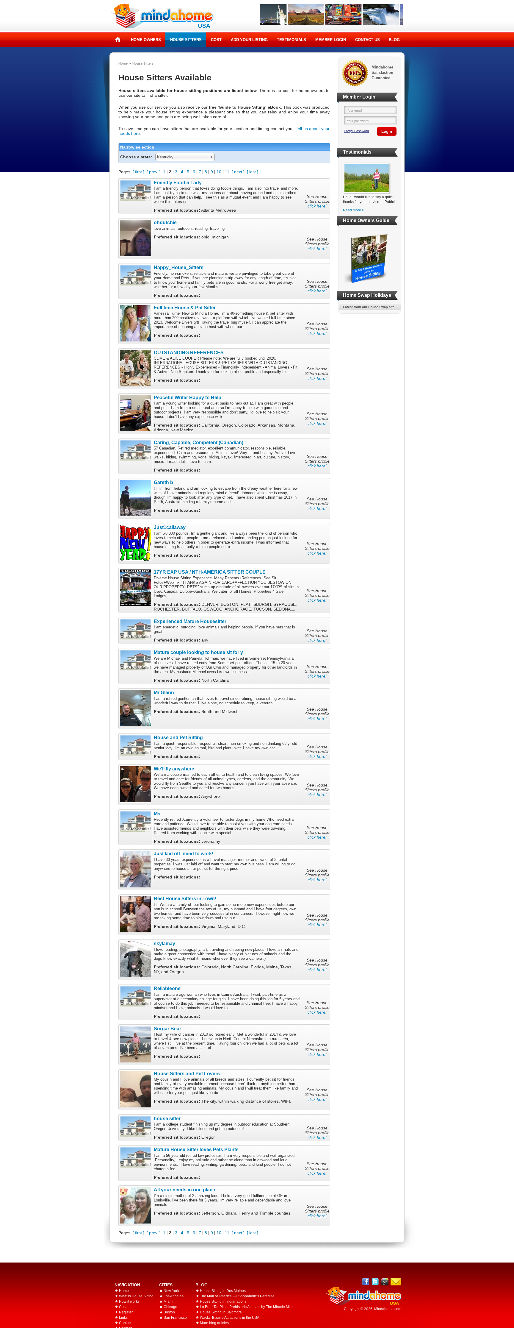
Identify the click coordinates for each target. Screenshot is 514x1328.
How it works (129, 1301)
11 (227, 171)
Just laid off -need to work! (183, 853)
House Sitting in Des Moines (223, 1291)
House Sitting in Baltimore (221, 1312)
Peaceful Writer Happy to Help (187, 397)
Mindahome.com (387, 1309)
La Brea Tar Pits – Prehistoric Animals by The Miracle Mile (246, 1307)
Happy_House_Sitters (178, 267)
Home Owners (146, 40)
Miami (168, 1301)
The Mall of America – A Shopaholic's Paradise (237, 1296)
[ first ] (138, 171)
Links (123, 1317)
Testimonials (291, 40)
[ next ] (238, 171)
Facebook (365, 1281)
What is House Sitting (136, 1296)
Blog (394, 40)
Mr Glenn (164, 692)
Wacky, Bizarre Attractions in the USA (229, 1317)
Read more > (353, 210)
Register (126, 1312)
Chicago (170, 1307)
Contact (125, 1323)
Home (118, 39)
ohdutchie (165, 222)
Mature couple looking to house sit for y (198, 652)
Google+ (384, 1281)
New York (171, 1291)
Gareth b (163, 482)
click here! (317, 206)
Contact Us (367, 40)
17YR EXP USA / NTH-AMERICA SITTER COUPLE (210, 572)
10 (219, 171)
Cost (216, 40)
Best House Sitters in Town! (185, 898)
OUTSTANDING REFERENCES (189, 352)
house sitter (167, 1118)
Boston (169, 1312)
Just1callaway (170, 527)
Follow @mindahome (375, 1281)
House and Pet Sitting (178, 737)
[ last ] (252, 171)
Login (386, 131)
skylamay (164, 943)
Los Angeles (174, 1296)
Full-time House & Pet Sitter (185, 307)
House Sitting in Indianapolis (223, 1301)
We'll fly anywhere (174, 768)
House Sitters (186, 40)
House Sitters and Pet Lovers (187, 1073)
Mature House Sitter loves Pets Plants (196, 1149)
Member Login (330, 40)
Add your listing (249, 40)
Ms (157, 813)
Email (396, 1281)
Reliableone (167, 988)
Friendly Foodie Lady (178, 182)
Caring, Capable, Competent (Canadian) (198, 442)
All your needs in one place (184, 1189)
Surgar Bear (167, 1028)
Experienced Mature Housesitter (190, 621)
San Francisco (175, 1317)
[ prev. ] (154, 171)
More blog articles (214, 1323)
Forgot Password (356, 131)
